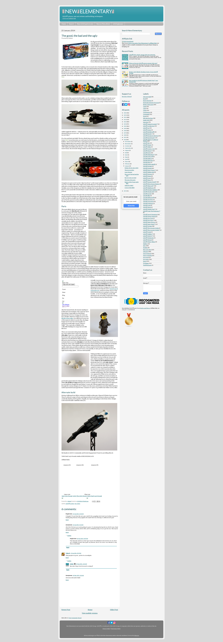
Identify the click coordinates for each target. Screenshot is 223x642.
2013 (125, 191)
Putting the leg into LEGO (131, 168)
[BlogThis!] (94, 501)
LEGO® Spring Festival (149, 216)
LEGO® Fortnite (147, 166)
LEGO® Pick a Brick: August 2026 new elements (142, 54)
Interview (145, 122)
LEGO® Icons (147, 178)
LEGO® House (147, 176)
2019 (125, 128)
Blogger (136, 635)
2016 (125, 135)
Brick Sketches (147, 100)
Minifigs (145, 243)
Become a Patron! (127, 96)
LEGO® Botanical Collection (150, 135)
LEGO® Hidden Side (148, 172)
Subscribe (131, 206)
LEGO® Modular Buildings (150, 189)
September (128, 148)
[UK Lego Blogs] (129, 326)
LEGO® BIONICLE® (148, 132)
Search (71, 24)
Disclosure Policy (115, 628)
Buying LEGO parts (148, 104)
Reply (67, 520)
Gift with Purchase (148, 118)
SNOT (67, 140)
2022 (125, 121)
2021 (125, 124)
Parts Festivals (147, 253)
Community (146, 114)
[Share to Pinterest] (99, 501)
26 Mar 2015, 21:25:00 (78, 575)
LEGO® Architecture (148, 126)
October (127, 146)
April (126, 159)
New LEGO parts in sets (85, 24)
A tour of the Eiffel (129, 187)
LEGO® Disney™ (147, 150)
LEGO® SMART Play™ (149, 209)
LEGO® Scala (147, 205)
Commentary (146, 112)
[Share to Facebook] (98, 501)
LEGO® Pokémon (148, 203)
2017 (125, 133)
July (126, 152)
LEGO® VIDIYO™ (148, 236)
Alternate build (147, 96)
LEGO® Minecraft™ (148, 186)
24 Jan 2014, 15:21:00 (78, 525)
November (128, 143)
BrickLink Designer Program (151, 102)
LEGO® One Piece (148, 199)
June (126, 155)
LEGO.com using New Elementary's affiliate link (142, 43)
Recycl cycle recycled (130, 177)
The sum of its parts (130, 180)
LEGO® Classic (147, 145)
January (127, 166)
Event (144, 116)
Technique (146, 263)
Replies (69, 535)
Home (64, 24)
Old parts (145, 251)
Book (144, 98)
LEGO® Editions (147, 158)
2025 (125, 115)
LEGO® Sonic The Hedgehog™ (151, 211)
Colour (145, 110)
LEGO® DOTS (147, 152)
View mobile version (90, 613)
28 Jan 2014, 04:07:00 (82, 538)
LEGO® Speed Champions (150, 214)
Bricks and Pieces (145, 308)
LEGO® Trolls (147, 232)
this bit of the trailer (67, 318)
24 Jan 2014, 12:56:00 (78, 514)
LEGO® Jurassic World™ (150, 182)
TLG (62, 77)
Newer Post (65, 610)
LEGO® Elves (147, 162)
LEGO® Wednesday (148, 238)
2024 (125, 117)
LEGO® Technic (147, 226)
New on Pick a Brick (103, 24)
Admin (72, 564)
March (127, 161)
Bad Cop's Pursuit (67, 496)
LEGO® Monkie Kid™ (149, 191)
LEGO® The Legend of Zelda (151, 228)
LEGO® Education (148, 160)
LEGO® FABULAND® (149, 164)
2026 (125, 113)
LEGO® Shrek (147, 207)
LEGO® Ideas (147, 180)
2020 (125, 126)
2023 (125, 119)
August (127, 150)
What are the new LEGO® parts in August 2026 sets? (143, 63)
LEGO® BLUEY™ (148, 134)
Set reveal (145, 257)
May (126, 157)
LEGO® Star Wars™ (148, 220)
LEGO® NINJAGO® (148, 197)
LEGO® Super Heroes (149, 222)
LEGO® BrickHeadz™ (149, 137)
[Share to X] (96, 501)
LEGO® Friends (147, 168)
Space (144, 261)
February (127, 163)
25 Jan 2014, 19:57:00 (76, 553)
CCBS (144, 108)
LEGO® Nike (146, 195)
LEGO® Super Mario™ (149, 224)
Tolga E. (68, 553)
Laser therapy (128, 172)
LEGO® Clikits (147, 147)
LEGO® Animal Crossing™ (150, 124)
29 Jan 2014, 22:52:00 (81, 564)
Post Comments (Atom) (75, 618)
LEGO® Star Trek (148, 218)
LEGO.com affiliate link (69, 18)
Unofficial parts (147, 265)
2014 (125, 139)
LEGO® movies (70, 503)
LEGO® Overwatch (148, 201)
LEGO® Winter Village (149, 241)
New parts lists (147, 249)
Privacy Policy (106, 628)
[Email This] (93, 501)
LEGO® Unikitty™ (148, 234)
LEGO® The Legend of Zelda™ (151, 230)
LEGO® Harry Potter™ (149, 170)
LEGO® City (146, 143)
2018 (125, 130)
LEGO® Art (146, 128)
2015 (125, 137)
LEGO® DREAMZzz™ (149, 154)
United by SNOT (129, 185)
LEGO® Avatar (147, 130)
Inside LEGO (146, 120)
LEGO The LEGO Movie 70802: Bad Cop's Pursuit (87, 496)
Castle (144, 106)
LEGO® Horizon (147, 174)
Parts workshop (147, 255)
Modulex (145, 247)
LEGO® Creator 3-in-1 (149, 149)
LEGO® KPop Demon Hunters (151, 184)
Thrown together (129, 170)
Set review (77, 503)
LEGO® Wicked (147, 240)
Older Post (114, 610)
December (128, 141)
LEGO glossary (118, 24)
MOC (144, 245)
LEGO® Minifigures (148, 188)
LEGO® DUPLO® (148, 156)
